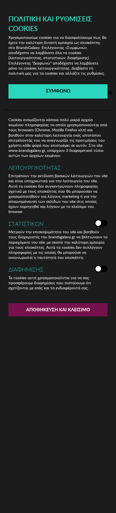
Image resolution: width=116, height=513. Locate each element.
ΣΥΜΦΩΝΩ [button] (58, 90)
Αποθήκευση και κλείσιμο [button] (58, 309)
